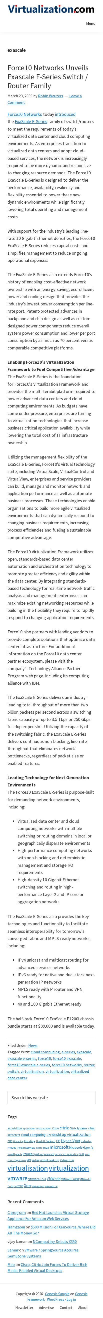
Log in (71, 1299)
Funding (29, 1141)
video (35, 1160)
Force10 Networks (25, 114)
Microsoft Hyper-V (81, 1147)
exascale (84, 1051)
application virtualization (37, 1128)
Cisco (55, 1128)
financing (18, 1141)
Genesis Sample (57, 1293)
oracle (19, 1154)
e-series (68, 1051)
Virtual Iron (67, 1160)
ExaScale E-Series (31, 121)
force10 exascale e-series (29, 1064)
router (89, 1064)
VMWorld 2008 (70, 1179)
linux (45, 1147)
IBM (77, 1141)
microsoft (59, 1147)
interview (29, 1147)
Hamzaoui (16, 1226)
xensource (51, 1186)
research (49, 1154)
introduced (65, 114)
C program (17, 1212)
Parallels (28, 1154)
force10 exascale (67, 1058)
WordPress (55, 1299)
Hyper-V (67, 1140)
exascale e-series (22, 1058)
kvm (39, 1147)
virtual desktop (49, 1160)
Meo (11, 1264)
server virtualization (66, 1154)
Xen (27, 1185)
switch (13, 1071)
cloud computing (45, 1051)
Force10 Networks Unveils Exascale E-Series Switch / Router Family (48, 76)
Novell (11, 1154)
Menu (91, 23)
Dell (49, 1135)
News (33, 1045)
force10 (44, 1058)
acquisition (15, 1128)
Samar (13, 1249)
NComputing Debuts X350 (55, 1241)
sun (81, 1154)
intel (19, 1147)
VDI (29, 1160)
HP (58, 1141)
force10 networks (67, 1064)
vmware (18, 1178)
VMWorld (53, 1178)
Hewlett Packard (45, 1141)
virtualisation (32, 1071)
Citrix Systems (78, 1128)
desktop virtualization (71, 1134)
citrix (64, 1128)
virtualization (57, 1071)
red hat (39, 1154)
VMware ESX (37, 1179)
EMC (10, 1141)
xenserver (38, 1186)
